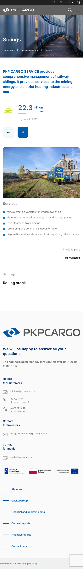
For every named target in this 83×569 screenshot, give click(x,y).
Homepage (8, 50)
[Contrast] (78, 2)
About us (16, 489)
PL (55, 2)
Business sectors (29, 50)
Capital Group (19, 500)
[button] (23, 132)
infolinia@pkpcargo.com (22, 391)
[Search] (70, 10)
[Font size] (69, 2)
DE (61, 2)
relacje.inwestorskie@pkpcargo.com (28, 433)
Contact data (19, 546)
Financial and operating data (28, 512)
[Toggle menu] (78, 10)
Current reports (20, 523)
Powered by (14, 563)
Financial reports (21, 534)
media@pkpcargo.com (21, 457)
